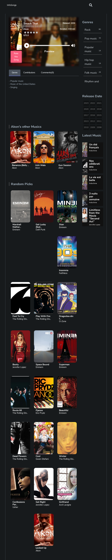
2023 (86, 103)
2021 (99, 103)
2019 (92, 109)
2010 (86, 127)
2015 (99, 115)
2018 (99, 109)
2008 (99, 127)
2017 (86, 115)
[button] (90, 5)
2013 (86, 121)
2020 (86, 109)
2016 (92, 115)
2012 (92, 121)
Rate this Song (16, 56)
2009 (92, 127)
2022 (92, 103)
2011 (99, 121)
